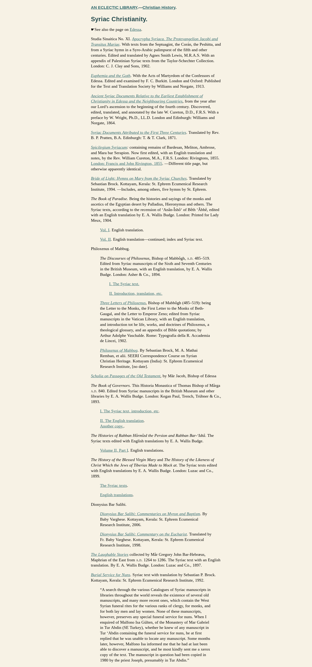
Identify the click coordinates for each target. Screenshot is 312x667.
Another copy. (112, 426)
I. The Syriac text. (124, 284)
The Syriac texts (113, 485)
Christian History (159, 7)
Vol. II (105, 239)
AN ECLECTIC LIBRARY (114, 7)
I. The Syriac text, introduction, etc (129, 411)
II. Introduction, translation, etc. (135, 293)
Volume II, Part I (114, 450)
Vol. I (104, 230)
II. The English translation (122, 420)
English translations (116, 495)
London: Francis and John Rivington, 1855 (126, 163)
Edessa (135, 29)
